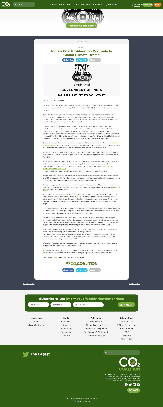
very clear (64, 194)
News (82, 5)
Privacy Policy (77, 401)
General (66, 335)
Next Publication (134, 284)
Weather (127, 335)
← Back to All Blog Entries (81, 25)
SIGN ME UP (126, 305)
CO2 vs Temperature (127, 325)
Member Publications (97, 335)
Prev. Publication (28, 284)
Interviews (66, 325)
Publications (97, 5)
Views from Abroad (81, 41)
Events (88, 5)
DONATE (157, 5)
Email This (96, 60)
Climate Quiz (147, 5)
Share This (69, 60)
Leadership (36, 318)
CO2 (127, 332)
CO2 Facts (137, 5)
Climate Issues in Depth (96, 325)
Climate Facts (126, 318)
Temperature (127, 321)
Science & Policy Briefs (96, 328)
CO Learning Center (110, 5)
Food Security (126, 328)
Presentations (66, 328)
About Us (53, 5)
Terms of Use (86, 401)
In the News (66, 321)
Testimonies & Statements (96, 332)
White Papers (96, 321)
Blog (76, 5)
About (36, 321)
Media (69, 5)
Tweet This (82, 60)
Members (62, 5)
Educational (66, 332)
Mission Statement (36, 325)
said (74, 152)
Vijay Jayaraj (47, 250)
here (55, 257)
